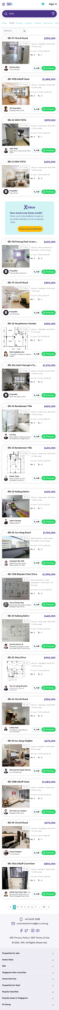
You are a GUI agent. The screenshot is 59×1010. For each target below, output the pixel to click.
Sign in (53, 4)
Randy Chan (14, 476)
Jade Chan (13, 148)
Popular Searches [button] (10, 992)
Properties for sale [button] (10, 953)
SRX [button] (4, 966)
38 (44, 907)
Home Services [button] (9, 979)
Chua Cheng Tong (16, 603)
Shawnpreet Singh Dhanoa (20, 770)
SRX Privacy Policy (19, 938)
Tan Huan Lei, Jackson (17, 811)
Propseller (13, 191)
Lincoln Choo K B (16, 644)
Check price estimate (30, 229)
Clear (4, 23)
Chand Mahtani (15, 852)
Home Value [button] (7, 960)
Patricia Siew (14, 67)
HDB (11, 23)
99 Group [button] (6, 1005)
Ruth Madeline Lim (16, 352)
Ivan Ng (12, 434)
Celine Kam (14, 727)
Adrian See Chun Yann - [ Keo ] (19, 892)
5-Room (37, 23)
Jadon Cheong (15, 521)
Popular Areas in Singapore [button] (15, 998)
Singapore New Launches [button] (14, 973)
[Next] (48, 907)
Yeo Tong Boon (15, 108)
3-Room (19, 23)
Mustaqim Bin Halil (16, 561)
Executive (48, 23)
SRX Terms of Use (40, 938)
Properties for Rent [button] (11, 985)
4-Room (28, 23)
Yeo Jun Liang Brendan (18, 686)
